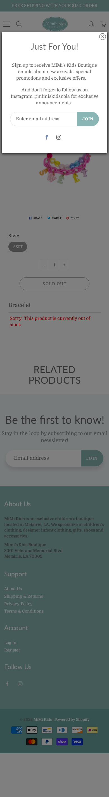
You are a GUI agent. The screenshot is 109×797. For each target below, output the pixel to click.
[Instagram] (58, 137)
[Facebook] (46, 137)
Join (87, 119)
